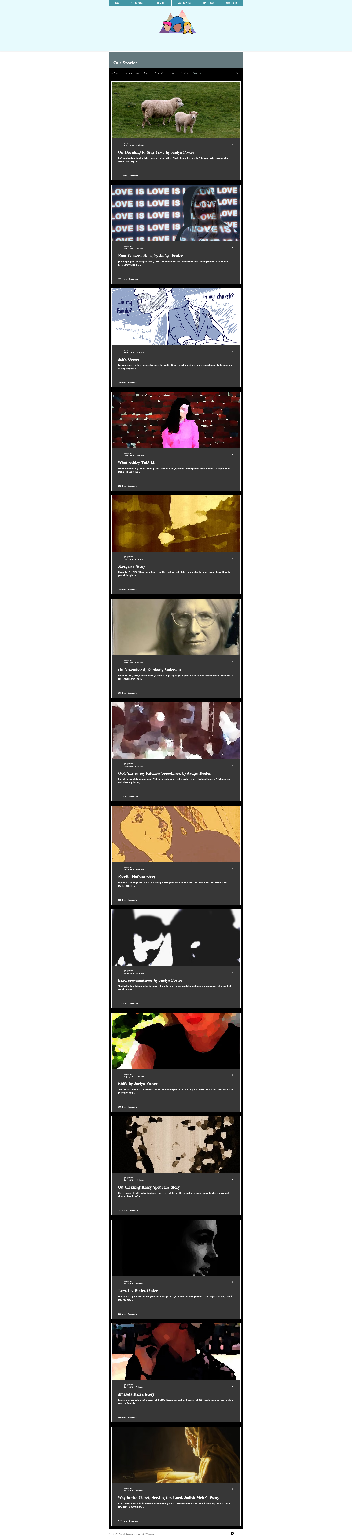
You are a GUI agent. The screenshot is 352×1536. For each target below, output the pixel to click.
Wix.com (150, 1534)
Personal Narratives (131, 73)
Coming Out (160, 73)
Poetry (146, 73)
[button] (237, 73)
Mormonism (197, 73)
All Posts (114, 73)
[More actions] (233, 144)
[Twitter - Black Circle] (232, 1533)
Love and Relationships (179, 73)
